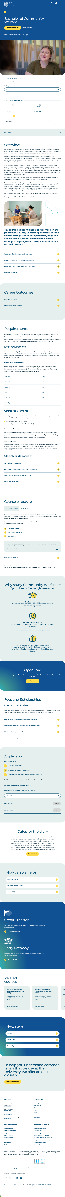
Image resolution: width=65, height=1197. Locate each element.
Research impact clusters (40, 1133)
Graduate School (38, 1130)
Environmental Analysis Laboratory (43, 1137)
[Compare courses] (52, 3)
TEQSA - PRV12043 (47, 1185)
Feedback (6, 1168)
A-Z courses (37, 1117)
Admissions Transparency (13, 463)
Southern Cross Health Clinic (41, 1135)
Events (35, 1110)
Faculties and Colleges (40, 1128)
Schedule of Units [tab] (26, 508)
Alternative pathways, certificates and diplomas (20, 469)
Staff (5, 1144)
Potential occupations (11, 300)
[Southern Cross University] (9, 4)
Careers (36, 1114)
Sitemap (42, 1168)
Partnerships (7, 1142)
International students (10, 1130)
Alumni (6, 1140)
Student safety (37, 1144)
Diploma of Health (18, 197)
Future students (8, 1128)
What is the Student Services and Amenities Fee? (20, 719)
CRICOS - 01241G (37, 1185)
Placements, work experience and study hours (19, 266)
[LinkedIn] (17, 1178)
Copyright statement (18, 1168)
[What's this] (13, 105)
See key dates (32, 854)
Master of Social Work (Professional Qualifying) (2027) (15, 991)
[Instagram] (10, 1178)
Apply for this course (12, 27)
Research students (9, 1137)
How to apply (37, 1105)
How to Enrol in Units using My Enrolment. (16, 518)
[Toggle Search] (56, 3)
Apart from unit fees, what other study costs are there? (22, 726)
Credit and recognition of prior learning (17, 475)
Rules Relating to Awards (26, 341)
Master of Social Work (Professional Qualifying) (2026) (43, 991)
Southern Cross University (12, 1185)
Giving (35, 1112)
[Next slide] (59, 982)
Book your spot (32, 681)
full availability (46, 119)
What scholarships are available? (15, 732)
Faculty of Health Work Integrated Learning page (43, 434)
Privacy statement (32, 1168)
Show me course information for (15, 78)
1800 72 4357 (7, 1110)
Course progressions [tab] (12, 508)
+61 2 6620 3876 (8, 1114)
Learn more (38, 111)
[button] (28, 27)
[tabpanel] (32, 539)
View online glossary (12, 1081)
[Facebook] (6, 1178)
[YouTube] (21, 1178)
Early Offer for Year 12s (11, 481)
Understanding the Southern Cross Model (18, 254)
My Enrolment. (19, 523)
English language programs (31, 371)
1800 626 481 (7, 1107)
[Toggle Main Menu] (60, 3)
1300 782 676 (7, 1118)
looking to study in (10, 86)
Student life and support (40, 1142)
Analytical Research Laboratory (42, 1140)
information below (40, 193)
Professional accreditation (13, 305)
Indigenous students (9, 1133)
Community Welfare (11, 558)
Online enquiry (8, 1103)
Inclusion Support (44, 444)
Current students (8, 1135)
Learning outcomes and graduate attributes (19, 260)
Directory (36, 1103)
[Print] (27, 34)
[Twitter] (13, 1178)
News (35, 1107)
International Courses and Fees (15, 712)
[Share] (23, 34)
